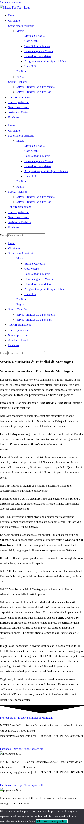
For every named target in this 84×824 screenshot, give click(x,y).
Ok (39, 821)
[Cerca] (47, 236)
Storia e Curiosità (34, 35)
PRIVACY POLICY (12, 740)
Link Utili (30, 66)
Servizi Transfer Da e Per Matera (35, 86)
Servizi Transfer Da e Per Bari (34, 92)
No (45, 821)
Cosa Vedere (31, 41)
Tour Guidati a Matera (37, 46)
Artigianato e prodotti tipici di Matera (46, 61)
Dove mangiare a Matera (38, 51)
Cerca (3, 235)
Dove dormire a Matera (37, 56)
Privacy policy (58, 821)
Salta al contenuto (10, 2)
